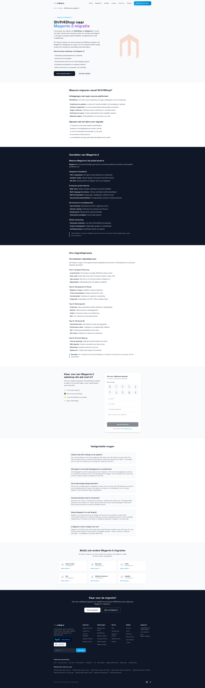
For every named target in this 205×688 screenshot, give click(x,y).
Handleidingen (115, 631)
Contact (129, 3)
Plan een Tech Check (142, 3)
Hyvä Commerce (62, 662)
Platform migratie (101, 641)
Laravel (113, 3)
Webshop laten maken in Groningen (100, 670)
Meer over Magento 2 (111, 610)
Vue (94, 662)
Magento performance (112, 662)
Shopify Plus (86, 631)
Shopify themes (133, 662)
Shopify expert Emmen (116, 672)
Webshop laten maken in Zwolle (83, 672)
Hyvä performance (102, 638)
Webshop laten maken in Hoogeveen (121, 670)
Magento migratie (101, 636)
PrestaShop (89, 662)
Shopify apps (123, 662)
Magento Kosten (116, 638)
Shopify (106, 3)
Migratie (60, 8)
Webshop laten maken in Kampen (141, 670)
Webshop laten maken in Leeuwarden (64, 672)
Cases (127, 631)
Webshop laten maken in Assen (81, 670)
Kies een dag (110, 382)
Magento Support (102, 644)
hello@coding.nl (127, 428)
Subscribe (81, 650)
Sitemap (114, 641)
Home (91, 3)
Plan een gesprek (92, 610)
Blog (113, 628)
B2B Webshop (101, 633)
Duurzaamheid (130, 639)
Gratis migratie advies (63, 73)
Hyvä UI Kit (71, 662)
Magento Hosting (87, 641)
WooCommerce (80, 662)
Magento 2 (98, 3)
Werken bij (129, 634)
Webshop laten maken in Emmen (62, 670)
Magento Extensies (88, 638)
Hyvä (55, 662)
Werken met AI (130, 636)
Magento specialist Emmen (101, 672)
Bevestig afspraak (123, 424)
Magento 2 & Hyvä (87, 628)
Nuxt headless (101, 662)
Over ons (121, 3)
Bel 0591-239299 (84, 73)
